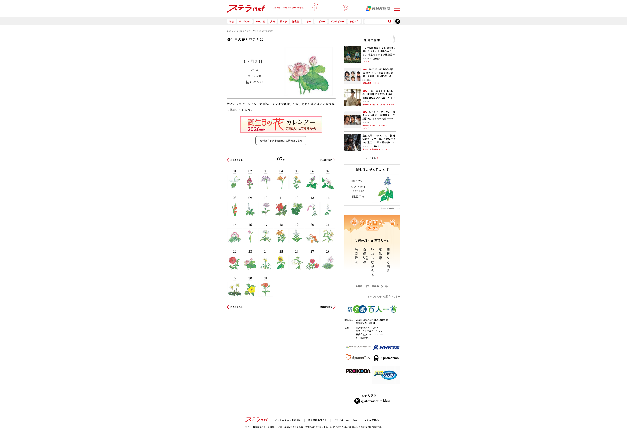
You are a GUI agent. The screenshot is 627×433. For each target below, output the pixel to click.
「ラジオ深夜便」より (390, 208)
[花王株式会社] (386, 376)
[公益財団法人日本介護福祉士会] (358, 349)
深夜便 (295, 21)
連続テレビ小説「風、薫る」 (374, 104)
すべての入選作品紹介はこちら (384, 296)
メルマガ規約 (371, 420)
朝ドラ (283, 21)
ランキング (244, 21)
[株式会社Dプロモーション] (386, 359)
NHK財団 (260, 21)
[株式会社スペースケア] (358, 359)
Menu (397, 7)
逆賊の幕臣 (366, 83)
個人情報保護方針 (317, 420)
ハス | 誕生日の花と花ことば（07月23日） (254, 31)
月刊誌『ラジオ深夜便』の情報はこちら (281, 140)
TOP (229, 31)
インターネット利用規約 (288, 420)
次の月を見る (326, 160)
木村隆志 (376, 58)
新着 (231, 21)
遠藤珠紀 (376, 146)
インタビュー (337, 21)
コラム (307, 21)
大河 (272, 21)
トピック (354, 21)
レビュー (320, 21)
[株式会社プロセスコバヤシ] (358, 376)
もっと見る (370, 158)
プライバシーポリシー (346, 420)
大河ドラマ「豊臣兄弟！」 (373, 149)
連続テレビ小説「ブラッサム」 (375, 125)
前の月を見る (236, 160)
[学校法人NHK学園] (386, 349)
